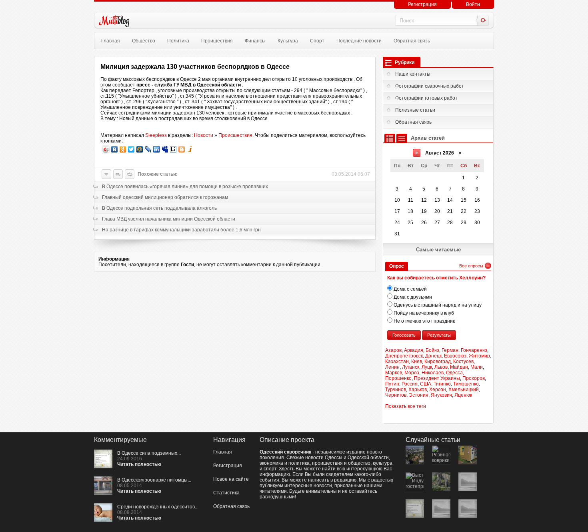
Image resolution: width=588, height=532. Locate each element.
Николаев (433, 372)
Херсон (437, 389)
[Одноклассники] (123, 149)
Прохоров (473, 378)
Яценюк (463, 395)
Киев (416, 361)
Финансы (255, 41)
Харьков (417, 389)
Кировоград (437, 361)
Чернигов (395, 395)
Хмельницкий (463, 389)
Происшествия (235, 135)
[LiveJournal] (148, 149)
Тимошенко (466, 384)
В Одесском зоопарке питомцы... (154, 480)
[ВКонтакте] (114, 149)
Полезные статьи (415, 110)
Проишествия (217, 41)
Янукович (441, 395)
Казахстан (397, 361)
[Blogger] (182, 149)
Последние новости (359, 41)
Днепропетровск (404, 356)
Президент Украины (437, 378)
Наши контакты (412, 74)
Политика (178, 41)
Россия (410, 384)
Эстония (418, 395)
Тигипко (442, 384)
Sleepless (156, 135)
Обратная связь (412, 41)
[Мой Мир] (140, 149)
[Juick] (190, 149)
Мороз (411, 372)
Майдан (459, 367)
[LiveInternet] (173, 149)
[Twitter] (131, 149)
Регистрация (422, 4)
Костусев (463, 361)
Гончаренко (474, 350)
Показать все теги (405, 406)
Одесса (454, 372)
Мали (476, 367)
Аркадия (413, 350)
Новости (203, 135)
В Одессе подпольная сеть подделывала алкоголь (159, 208)
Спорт (317, 41)
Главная (110, 41)
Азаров (393, 350)
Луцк (427, 367)
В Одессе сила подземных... (149, 453)
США (425, 384)
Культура (288, 41)
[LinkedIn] (156, 149)
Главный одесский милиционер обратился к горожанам (165, 197)
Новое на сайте (231, 479)
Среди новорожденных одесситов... (157, 507)
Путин (392, 384)
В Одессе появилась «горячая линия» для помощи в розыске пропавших (185, 186)
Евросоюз (455, 356)
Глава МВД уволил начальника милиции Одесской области (168, 219)
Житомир (479, 356)
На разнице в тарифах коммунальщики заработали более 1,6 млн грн (181, 230)
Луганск (410, 367)
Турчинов (395, 389)
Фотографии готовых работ (426, 98)
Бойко (432, 350)
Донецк (433, 356)
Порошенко (398, 378)
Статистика (226, 493)
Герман (450, 350)
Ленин (392, 367)
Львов (441, 367)
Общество (143, 41)
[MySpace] (165, 149)
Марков (393, 372)
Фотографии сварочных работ (429, 86)
